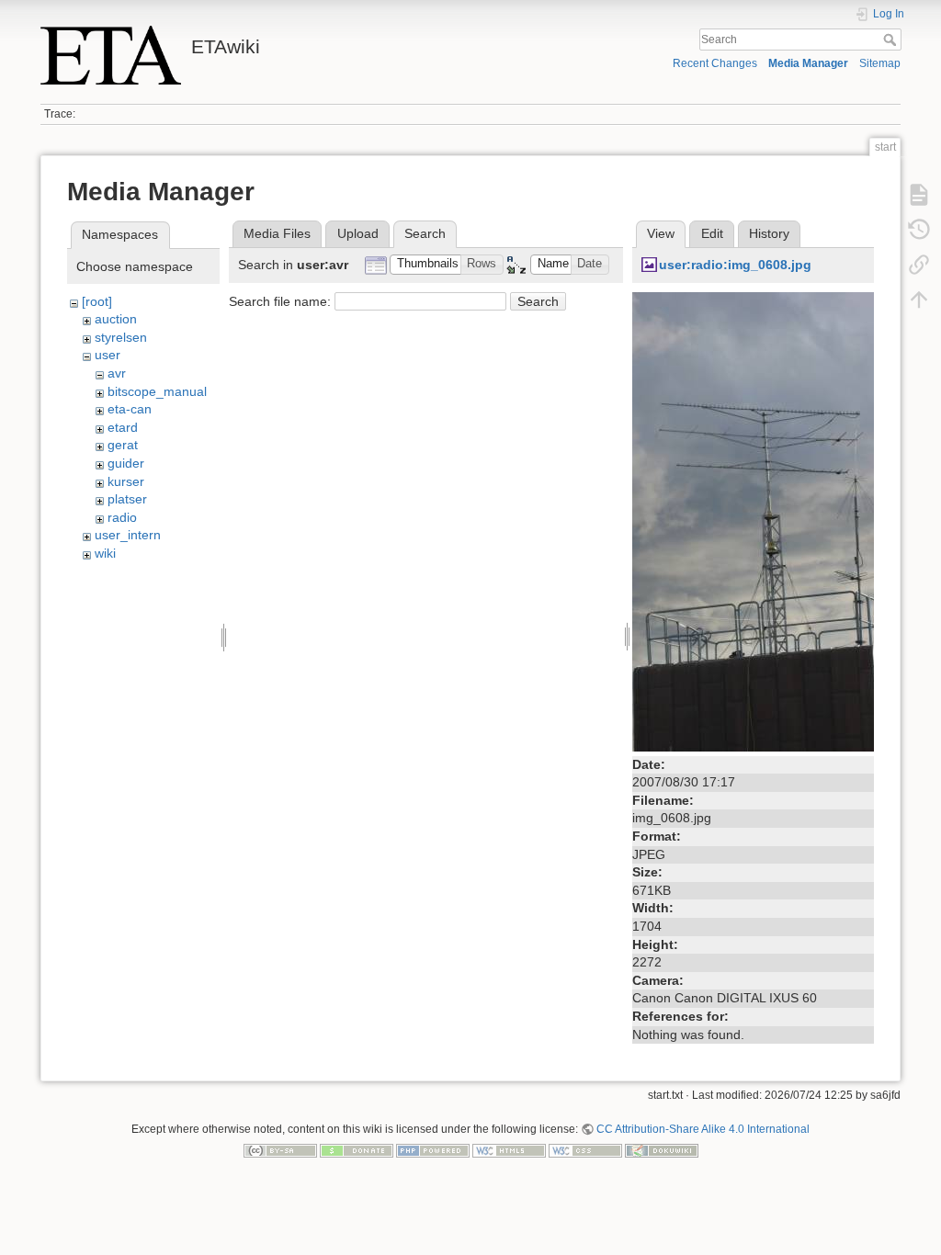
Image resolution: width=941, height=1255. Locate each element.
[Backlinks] (919, 264)
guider (126, 463)
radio (122, 517)
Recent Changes (715, 63)
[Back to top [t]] (919, 299)
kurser (126, 481)
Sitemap (880, 63)
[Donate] (356, 1150)
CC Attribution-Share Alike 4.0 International (703, 1129)
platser (127, 499)
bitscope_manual (157, 391)
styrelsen (121, 337)
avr (117, 373)
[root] (97, 301)
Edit (712, 233)
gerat (123, 444)
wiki (105, 553)
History (769, 233)
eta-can (130, 408)
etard (123, 427)
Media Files (277, 233)
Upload (358, 233)
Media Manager (808, 63)
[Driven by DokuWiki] (661, 1150)
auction (116, 318)
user (107, 354)
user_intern (128, 534)
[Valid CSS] (585, 1150)
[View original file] (753, 520)
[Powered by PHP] (433, 1150)
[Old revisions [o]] (919, 229)
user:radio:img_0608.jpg (735, 264)
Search (892, 39)
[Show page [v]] (919, 194)
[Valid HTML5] (509, 1150)
